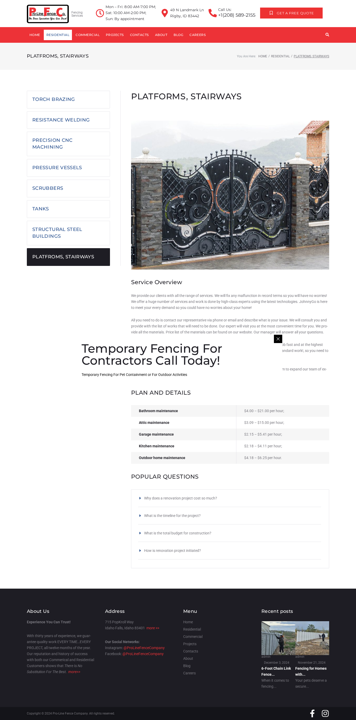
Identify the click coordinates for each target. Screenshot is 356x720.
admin (266, 656)
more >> (152, 628)
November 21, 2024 (312, 662)
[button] (229, 498)
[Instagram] (325, 713)
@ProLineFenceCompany (144, 648)
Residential (280, 56)
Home (262, 56)
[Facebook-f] (312, 713)
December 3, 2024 (276, 662)
